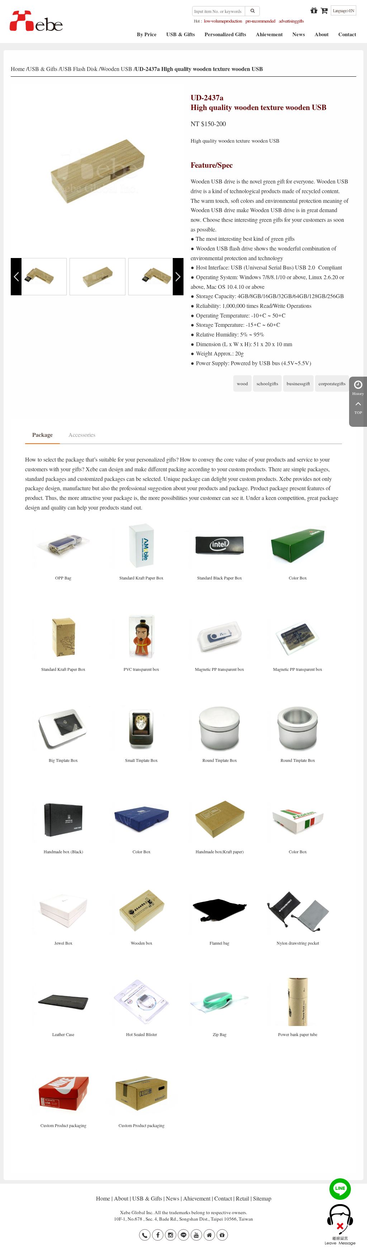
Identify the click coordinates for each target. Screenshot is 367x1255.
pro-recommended (260, 21)
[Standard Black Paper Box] (220, 524)
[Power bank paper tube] (297, 980)
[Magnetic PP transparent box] (220, 615)
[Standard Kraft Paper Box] (142, 524)
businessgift (298, 383)
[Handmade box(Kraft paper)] (220, 798)
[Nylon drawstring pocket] (297, 889)
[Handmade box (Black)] (64, 798)
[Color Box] (297, 524)
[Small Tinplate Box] (142, 706)
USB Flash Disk (78, 68)
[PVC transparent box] (142, 615)
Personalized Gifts (225, 36)
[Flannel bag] (220, 889)
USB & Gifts (180, 36)
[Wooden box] (142, 889)
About (322, 36)
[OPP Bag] (64, 524)
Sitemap (262, 1198)
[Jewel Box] (64, 889)
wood (242, 383)
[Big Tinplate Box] (64, 706)
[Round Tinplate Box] (220, 706)
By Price (147, 36)
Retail (242, 1198)
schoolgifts (267, 383)
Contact (347, 36)
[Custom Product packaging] (64, 1071)
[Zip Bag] (220, 980)
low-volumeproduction (223, 21)
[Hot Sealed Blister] (142, 980)
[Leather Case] (64, 980)
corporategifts (332, 383)
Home (18, 68)
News (298, 36)
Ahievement (269, 36)
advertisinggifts (291, 21)
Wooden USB (116, 68)
